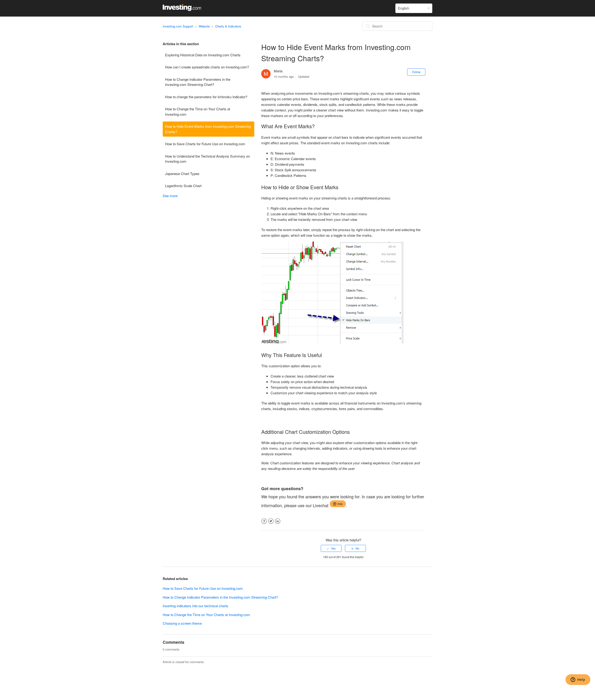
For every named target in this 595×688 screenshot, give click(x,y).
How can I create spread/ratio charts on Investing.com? (207, 66)
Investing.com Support (178, 26)
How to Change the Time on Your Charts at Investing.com (197, 111)
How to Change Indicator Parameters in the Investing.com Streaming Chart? (197, 82)
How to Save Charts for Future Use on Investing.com (205, 143)
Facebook (264, 521)
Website (204, 26)
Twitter (271, 521)
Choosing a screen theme (182, 623)
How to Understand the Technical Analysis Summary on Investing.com (207, 159)
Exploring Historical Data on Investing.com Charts (203, 54)
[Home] (182, 9)
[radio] (331, 548)
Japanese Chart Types (182, 173)
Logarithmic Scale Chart (183, 185)
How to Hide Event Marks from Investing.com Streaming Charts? (208, 129)
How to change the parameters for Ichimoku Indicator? (206, 96)
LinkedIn (278, 521)
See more (170, 195)
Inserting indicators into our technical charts (195, 605)
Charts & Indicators (228, 26)
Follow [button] (416, 72)
